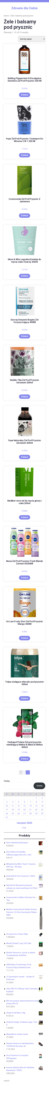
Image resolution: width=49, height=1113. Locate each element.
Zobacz (24, 95)
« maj (23, 828)
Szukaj (7, 781)
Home (6, 16)
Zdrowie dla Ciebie (24, 8)
